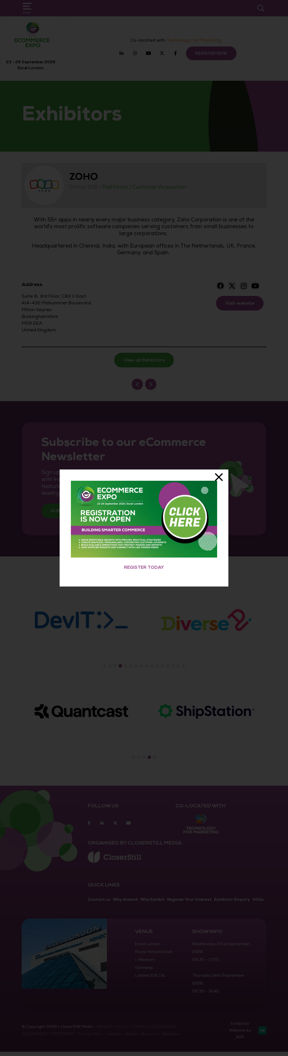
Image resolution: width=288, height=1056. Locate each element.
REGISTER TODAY (144, 567)
